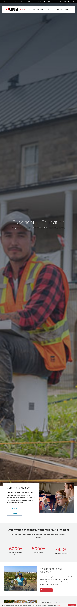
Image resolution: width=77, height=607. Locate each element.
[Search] (73, 1)
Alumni (20, 1)
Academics (23, 9)
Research (59, 9)
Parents (14, 1)
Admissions (32, 9)
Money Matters (41, 9)
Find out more (45, 590)
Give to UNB (63, 1)
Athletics (67, 9)
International (7, 1)
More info (59, 605)
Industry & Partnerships (29, 1)
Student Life (51, 9)
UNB (44, 1)
